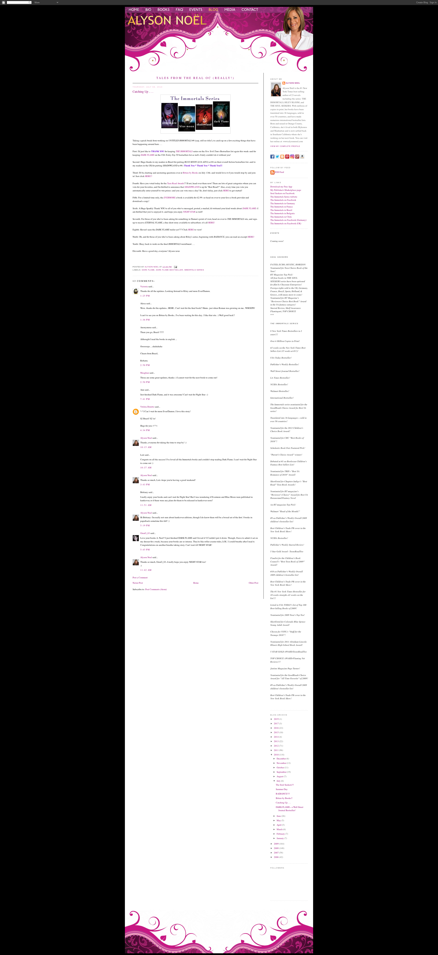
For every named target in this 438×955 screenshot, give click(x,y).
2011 (276, 750)
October (281, 767)
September (282, 771)
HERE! (211, 222)
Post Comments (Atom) (156, 589)
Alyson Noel (146, 437)
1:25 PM (145, 295)
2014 (276, 736)
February (281, 833)
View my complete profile (285, 146)
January (280, 838)
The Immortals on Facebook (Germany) (288, 219)
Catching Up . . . (283, 802)
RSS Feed (279, 172)
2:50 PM (145, 365)
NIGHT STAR (189, 211)
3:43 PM (145, 484)
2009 (276, 843)
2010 (276, 754)
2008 (276, 848)
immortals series (194, 270)
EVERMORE (169, 197)
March (280, 829)
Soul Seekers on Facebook (282, 193)
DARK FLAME (147, 154)
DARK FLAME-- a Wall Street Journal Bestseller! (289, 808)
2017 (276, 723)
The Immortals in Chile (281, 216)
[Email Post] (175, 267)
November (282, 763)
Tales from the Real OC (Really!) (195, 78)
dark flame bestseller (169, 270)
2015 (276, 732)
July (279, 780)
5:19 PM (145, 525)
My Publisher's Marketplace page (285, 190)
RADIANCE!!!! (283, 793)
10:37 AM (146, 467)
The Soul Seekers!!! (285, 784)
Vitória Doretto (147, 406)
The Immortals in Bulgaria (282, 213)
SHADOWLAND (191, 186)
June (279, 815)
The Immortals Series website (283, 196)
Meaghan (144, 372)
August (280, 776)
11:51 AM (146, 505)
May (279, 820)
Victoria (144, 286)
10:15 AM (146, 447)
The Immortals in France (281, 206)
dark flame (148, 270)
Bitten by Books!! (284, 798)
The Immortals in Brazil (281, 210)
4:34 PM (145, 430)
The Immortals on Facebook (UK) (285, 223)
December (281, 758)
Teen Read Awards (175, 183)
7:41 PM (145, 399)
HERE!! (148, 176)
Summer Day (282, 789)
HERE (226, 190)
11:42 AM (146, 569)
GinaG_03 (145, 533)
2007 (276, 852)
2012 (276, 745)
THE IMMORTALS (184, 151)
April (279, 824)
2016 (276, 727)
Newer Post (138, 582)
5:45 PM (145, 549)
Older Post (253, 582)
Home (196, 582)
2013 (276, 741)
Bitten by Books (190, 172)
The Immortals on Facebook (283, 199)
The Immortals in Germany (282, 203)
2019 (276, 718)
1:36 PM (145, 319)
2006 (276, 857)
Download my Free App (281, 186)
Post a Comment (140, 577)
